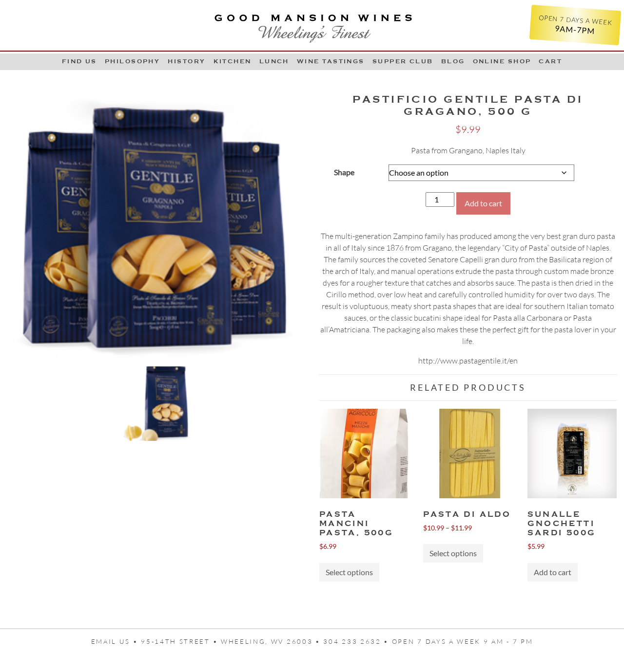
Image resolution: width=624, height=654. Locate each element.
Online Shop (502, 61)
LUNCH (274, 61)
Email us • (116, 641)
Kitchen (233, 61)
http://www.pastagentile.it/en (468, 360)
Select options (349, 572)
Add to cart (483, 203)
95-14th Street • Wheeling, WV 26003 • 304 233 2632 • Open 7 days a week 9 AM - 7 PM (337, 641)
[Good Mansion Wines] (312, 25)
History (186, 61)
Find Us (79, 61)
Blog (453, 61)
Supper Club (402, 61)
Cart (550, 61)
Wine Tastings (331, 61)
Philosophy (132, 61)
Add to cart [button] (552, 572)
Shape (344, 172)
